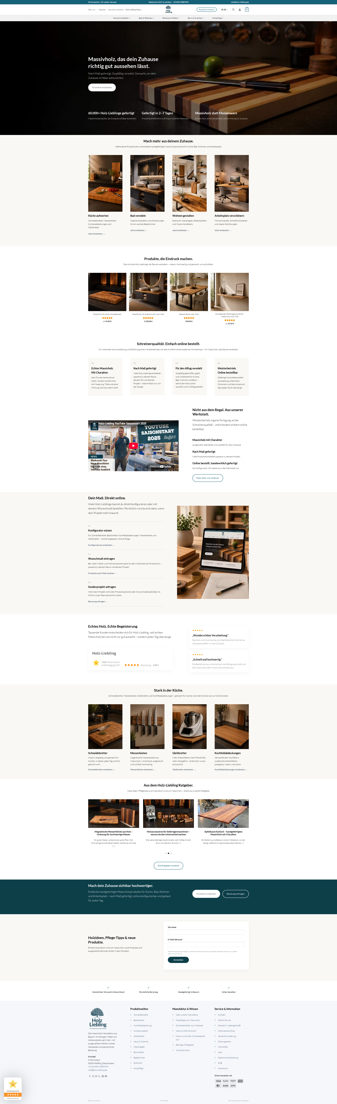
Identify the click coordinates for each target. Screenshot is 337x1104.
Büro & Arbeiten (195, 18)
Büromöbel (139, 1052)
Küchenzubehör (141, 1031)
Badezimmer (139, 1057)
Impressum (223, 1068)
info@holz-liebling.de (240, 2)
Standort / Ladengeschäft (229, 1025)
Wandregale (139, 1046)
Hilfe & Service (224, 1020)
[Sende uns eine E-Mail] (96, 1076)
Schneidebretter (141, 1014)
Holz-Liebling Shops (133, 10)
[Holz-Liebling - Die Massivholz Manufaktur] (168, 9)
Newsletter (223, 1046)
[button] (233, 9)
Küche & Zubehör (121, 18)
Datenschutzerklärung (175, 954)
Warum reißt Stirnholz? (186, 1031)
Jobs (220, 1052)
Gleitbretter (139, 1036)
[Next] (249, 826)
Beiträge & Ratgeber (185, 1045)
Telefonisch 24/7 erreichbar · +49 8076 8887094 (168, 2)
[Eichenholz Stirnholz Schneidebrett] (107, 292)
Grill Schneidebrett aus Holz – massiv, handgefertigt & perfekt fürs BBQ (168, 833)
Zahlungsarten (224, 1041)
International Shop (226, 1031)
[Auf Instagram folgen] (93, 1076)
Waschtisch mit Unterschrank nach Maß (148, 314)
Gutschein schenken (116, 10)
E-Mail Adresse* (175, 939)
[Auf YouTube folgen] (106, 1076)
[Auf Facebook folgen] (90, 1076)
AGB (220, 1063)
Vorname (172, 927)
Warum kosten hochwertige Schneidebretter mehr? (113, 833)
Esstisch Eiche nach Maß (189, 314)
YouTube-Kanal (183, 1050)
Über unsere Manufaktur (187, 1014)
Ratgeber (102, 10)
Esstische (138, 1063)
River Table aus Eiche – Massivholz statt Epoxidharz (223, 833)
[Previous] (88, 826)
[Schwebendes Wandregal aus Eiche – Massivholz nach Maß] (230, 292)
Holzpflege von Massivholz (188, 1020)
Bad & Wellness (146, 18)
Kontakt (221, 1014)
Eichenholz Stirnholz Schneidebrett (107, 314)
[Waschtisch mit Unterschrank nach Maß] (148, 292)
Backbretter (139, 1020)
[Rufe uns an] (99, 1076)
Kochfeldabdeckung (143, 1025)
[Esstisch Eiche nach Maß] (189, 292)
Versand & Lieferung (227, 1036)
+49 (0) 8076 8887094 (98, 1066)
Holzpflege (217, 18)
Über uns (91, 10)
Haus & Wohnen (141, 1041)
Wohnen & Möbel (170, 18)
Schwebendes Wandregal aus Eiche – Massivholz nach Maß (229, 315)
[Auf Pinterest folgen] (103, 1076)
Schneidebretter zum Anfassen (189, 1025)
